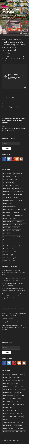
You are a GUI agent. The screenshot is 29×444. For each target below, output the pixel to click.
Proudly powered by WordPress (10, 440)
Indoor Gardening (9, 209)
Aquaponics (7, 173)
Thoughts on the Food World (12, 243)
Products (7, 224)
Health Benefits (8, 200)
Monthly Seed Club (9, 218)
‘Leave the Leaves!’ (7, 318)
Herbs (19, 200)
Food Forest (7, 191)
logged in (12, 107)
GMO (15, 197)
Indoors (21, 209)
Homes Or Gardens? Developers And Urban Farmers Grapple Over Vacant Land (13, 296)
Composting (8, 182)
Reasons (7, 227)
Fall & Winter (8, 188)
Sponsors (7, 240)
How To (7, 203)
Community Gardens (10, 179)
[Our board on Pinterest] (13, 159)
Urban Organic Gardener (11, 10)
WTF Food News (9, 261)
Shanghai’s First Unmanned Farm (11, 322)
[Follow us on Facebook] (4, 159)
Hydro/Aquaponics (9, 206)
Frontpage (19, 191)
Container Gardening (10, 185)
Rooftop (6, 230)
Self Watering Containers (11, 237)
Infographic (7, 212)
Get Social (7, 197)
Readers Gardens (19, 224)
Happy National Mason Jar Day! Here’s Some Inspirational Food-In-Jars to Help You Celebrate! (14, 327)
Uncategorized (10, 97)
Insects (17, 212)
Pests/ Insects (8, 221)
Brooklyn (16, 176)
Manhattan (19, 215)
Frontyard (7, 194)
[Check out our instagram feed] (21, 159)
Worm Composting (9, 258)
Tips (5, 246)
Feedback (18, 188)
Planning (19, 221)
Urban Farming (8, 249)
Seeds (6, 234)
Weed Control (8, 255)
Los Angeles (7, 215)
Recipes (16, 227)
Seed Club (16, 230)
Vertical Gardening (9, 252)
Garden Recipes (18, 194)
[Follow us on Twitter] (9, 159)
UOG (19, 39)
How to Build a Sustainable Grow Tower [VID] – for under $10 (13, 272)
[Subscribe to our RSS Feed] (17, 159)
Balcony (7, 176)
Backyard (18, 173)
